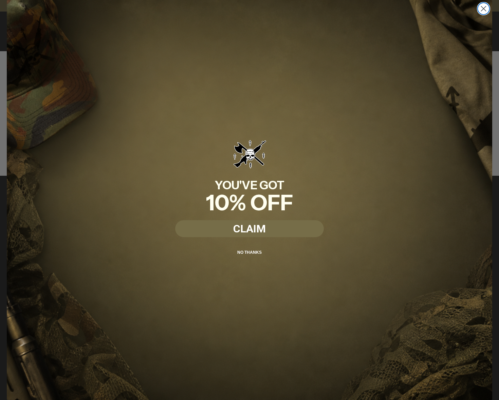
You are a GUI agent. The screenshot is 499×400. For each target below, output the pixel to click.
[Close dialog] (483, 9)
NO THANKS (249, 252)
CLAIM (249, 228)
